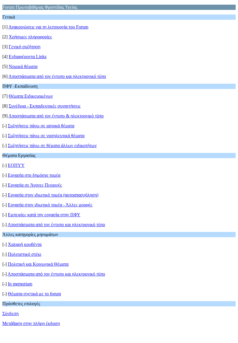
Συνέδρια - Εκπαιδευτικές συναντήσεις (44, 105)
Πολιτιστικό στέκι (24, 254)
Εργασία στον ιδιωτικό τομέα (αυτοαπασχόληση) (53, 194)
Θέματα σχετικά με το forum (34, 293)
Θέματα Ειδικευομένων (31, 96)
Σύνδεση (10, 313)
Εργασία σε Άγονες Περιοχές (35, 185)
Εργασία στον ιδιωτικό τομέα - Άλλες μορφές (50, 204)
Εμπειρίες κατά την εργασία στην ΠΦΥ (44, 214)
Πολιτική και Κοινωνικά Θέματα (38, 264)
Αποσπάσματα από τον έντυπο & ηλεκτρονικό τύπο (56, 115)
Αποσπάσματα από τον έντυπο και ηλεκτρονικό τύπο (57, 76)
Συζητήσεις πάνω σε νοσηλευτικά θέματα (46, 135)
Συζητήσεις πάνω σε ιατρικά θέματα (41, 125)
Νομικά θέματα (23, 66)
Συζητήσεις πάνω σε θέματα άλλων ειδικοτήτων (52, 145)
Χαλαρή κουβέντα (25, 244)
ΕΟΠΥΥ (16, 165)
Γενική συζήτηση (24, 46)
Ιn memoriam (20, 283)
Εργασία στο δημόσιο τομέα (34, 175)
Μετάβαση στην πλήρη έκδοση (31, 323)
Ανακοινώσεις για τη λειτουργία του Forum (48, 26)
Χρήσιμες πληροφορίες (30, 36)
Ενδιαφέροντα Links (27, 56)
